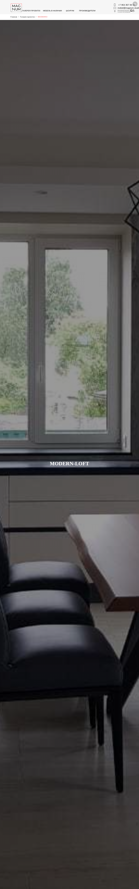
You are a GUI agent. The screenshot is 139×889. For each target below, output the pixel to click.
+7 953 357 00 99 (126, 5)
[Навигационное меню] (135, 4)
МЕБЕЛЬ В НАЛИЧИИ (52, 11)
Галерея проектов (27, 17)
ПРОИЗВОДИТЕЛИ (87, 11)
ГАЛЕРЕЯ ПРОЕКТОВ (31, 11)
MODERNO (42, 17)
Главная (13, 17)
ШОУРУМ (70, 11)
